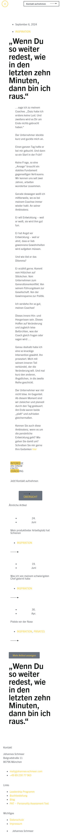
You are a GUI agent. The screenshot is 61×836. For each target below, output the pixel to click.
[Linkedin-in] (5, 4)
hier (34, 449)
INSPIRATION (23, 31)
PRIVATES (39, 631)
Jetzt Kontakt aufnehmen (24, 480)
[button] (56, 16)
